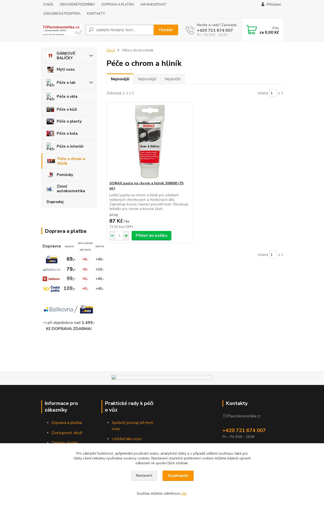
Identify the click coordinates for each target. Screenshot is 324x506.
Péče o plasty (69, 121)
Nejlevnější (147, 79)
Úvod (111, 50)
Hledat (166, 30)
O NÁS (48, 4)
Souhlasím (178, 475)
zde (184, 493)
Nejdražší (172, 79)
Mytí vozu (66, 69)
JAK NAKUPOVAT (153, 4)
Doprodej (55, 201)
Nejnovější (120, 79)
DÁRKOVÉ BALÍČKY (66, 56)
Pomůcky (65, 174)
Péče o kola (67, 133)
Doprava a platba (66, 422)
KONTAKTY (96, 13)
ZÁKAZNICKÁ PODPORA (61, 13)
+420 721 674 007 (215, 30)
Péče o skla (67, 96)
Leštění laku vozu (126, 438)
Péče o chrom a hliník (71, 161)
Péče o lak (66, 82)
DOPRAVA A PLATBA (118, 4)
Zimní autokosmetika (71, 188)
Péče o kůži (67, 109)
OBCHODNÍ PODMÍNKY (77, 4)
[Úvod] (61, 30)
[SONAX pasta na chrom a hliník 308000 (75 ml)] (149, 141)
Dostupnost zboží (66, 432)
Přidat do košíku (151, 235)
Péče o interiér (70, 146)
